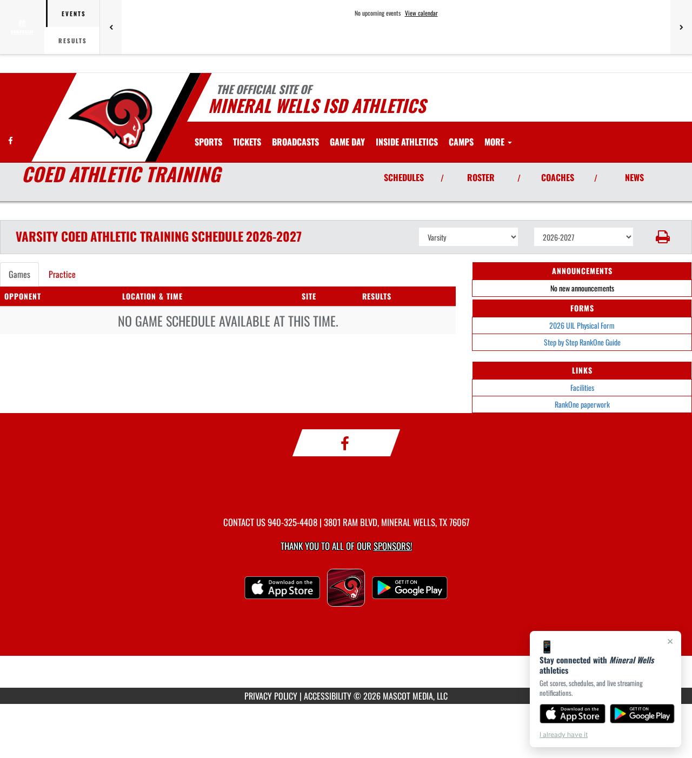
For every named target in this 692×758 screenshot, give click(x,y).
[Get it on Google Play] (642, 713)
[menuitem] (247, 142)
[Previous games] (111, 27)
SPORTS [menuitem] (208, 141)
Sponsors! (393, 546)
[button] (663, 236)
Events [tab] (74, 13)
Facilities (582, 387)
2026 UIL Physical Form (582, 325)
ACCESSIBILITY (327, 695)
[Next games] (681, 27)
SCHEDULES (404, 177)
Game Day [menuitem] (347, 141)
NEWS (634, 177)
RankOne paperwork (582, 404)
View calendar (421, 13)
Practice (62, 274)
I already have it (564, 734)
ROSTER (481, 177)
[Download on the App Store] (573, 713)
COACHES (557, 177)
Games (19, 274)
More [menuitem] (495, 141)
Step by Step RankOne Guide (582, 342)
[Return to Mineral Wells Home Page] (110, 119)
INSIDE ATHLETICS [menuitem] (407, 141)
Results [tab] (72, 40)
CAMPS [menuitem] (461, 141)
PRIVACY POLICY (270, 695)
